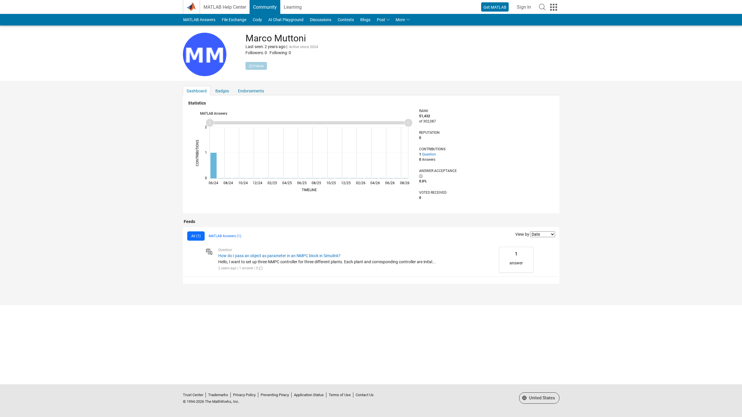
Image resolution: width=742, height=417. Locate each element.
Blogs (365, 19)
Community (265, 7)
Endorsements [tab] (251, 91)
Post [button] (381, 19)
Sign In (524, 7)
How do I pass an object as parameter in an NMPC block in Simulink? (279, 255)
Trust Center (193, 395)
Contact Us (365, 395)
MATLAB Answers (199, 19)
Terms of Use (340, 395)
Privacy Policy (244, 395)
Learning (293, 7)
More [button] (400, 19)
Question (429, 154)
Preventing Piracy (275, 395)
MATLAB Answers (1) (225, 236)
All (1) (196, 236)
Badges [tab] (222, 91)
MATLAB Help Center (224, 7)
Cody (257, 19)
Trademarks (218, 395)
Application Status (309, 395)
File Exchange (234, 19)
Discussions (320, 19)
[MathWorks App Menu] (553, 7)
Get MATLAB (494, 7)
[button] (542, 7)
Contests (346, 19)
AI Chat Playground (285, 19)
